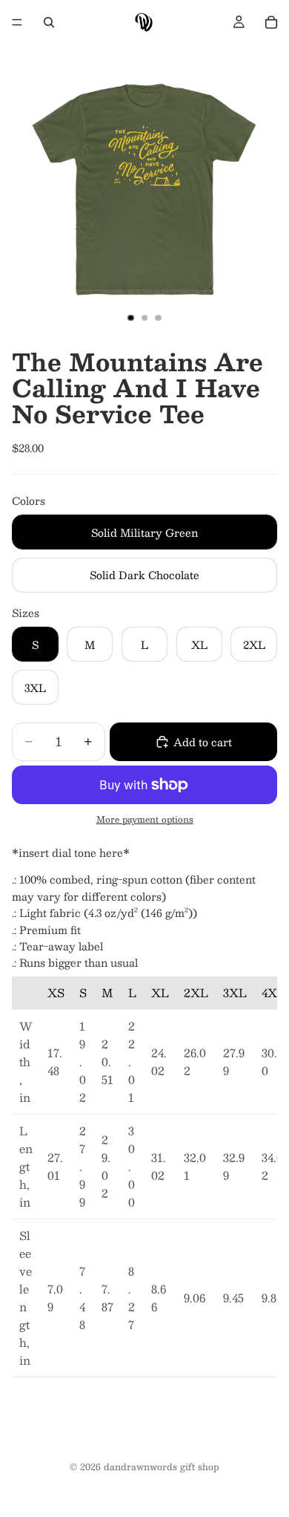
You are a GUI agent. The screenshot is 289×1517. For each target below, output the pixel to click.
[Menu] (17, 22)
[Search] (49, 22)
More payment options (144, 819)
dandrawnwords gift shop (161, 1466)
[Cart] (271, 22)
